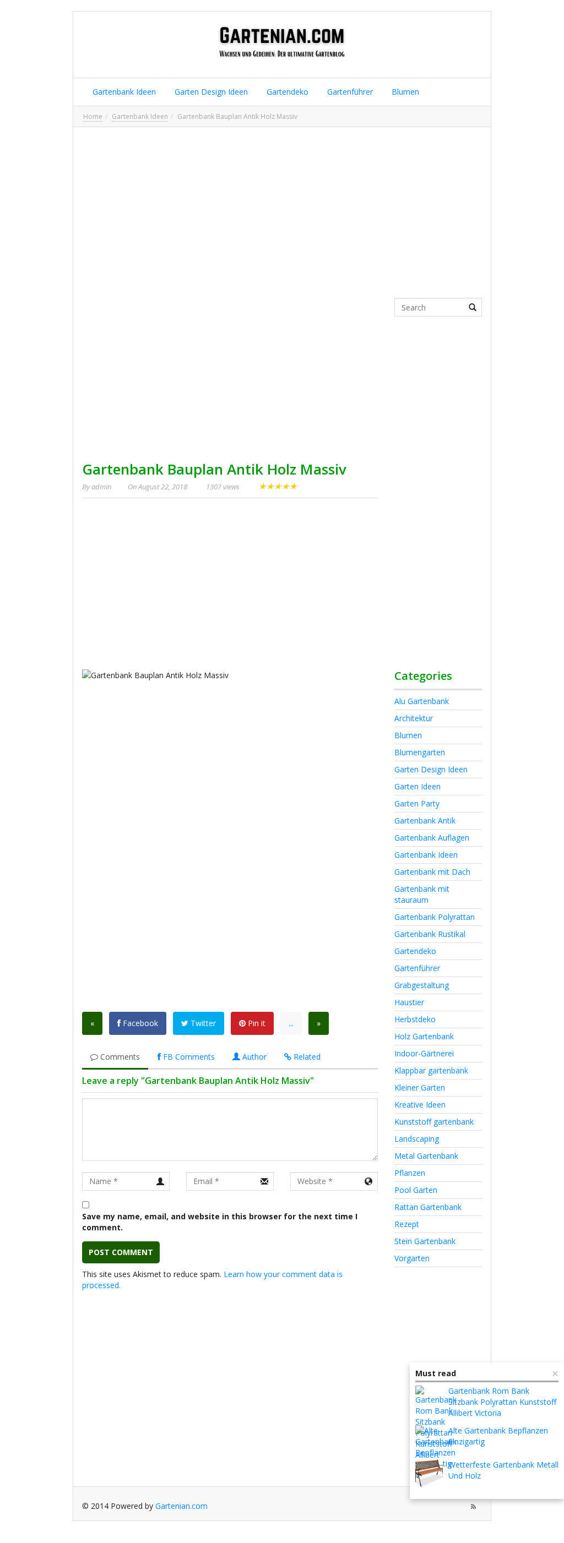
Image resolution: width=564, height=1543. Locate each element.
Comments (119, 1056)
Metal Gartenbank (426, 1156)
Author (253, 1056)
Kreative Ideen (420, 1104)
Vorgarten (412, 1258)
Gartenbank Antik (424, 820)
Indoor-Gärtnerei (424, 1053)
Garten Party (417, 803)
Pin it (255, 1023)
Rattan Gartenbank (428, 1207)
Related (306, 1056)
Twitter (202, 1023)
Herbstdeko (415, 1019)
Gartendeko (286, 91)
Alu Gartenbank (421, 701)
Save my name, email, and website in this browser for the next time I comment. (219, 1222)
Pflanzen (409, 1173)
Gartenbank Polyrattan (434, 917)
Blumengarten (419, 752)
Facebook (139, 1023)
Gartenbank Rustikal (429, 934)
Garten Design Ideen (210, 91)
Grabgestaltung (421, 985)
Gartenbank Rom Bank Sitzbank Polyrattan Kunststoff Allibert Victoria (502, 1402)
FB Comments (188, 1056)
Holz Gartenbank (424, 1036)
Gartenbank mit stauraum (421, 894)
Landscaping (416, 1138)
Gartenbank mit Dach (432, 871)
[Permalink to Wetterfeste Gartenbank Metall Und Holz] (429, 1473)
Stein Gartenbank (424, 1241)
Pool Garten (415, 1190)
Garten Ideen (417, 786)
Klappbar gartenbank (431, 1070)
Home (92, 116)
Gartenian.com (181, 1506)
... (291, 1023)
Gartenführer (349, 91)
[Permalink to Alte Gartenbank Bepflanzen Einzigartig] (436, 1447)
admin (101, 487)
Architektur (413, 718)
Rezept (406, 1224)
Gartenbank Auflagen (431, 837)
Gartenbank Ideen (123, 91)
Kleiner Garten (419, 1087)
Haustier (409, 1002)
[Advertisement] (282, 212)
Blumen (404, 91)
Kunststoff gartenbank (434, 1121)
